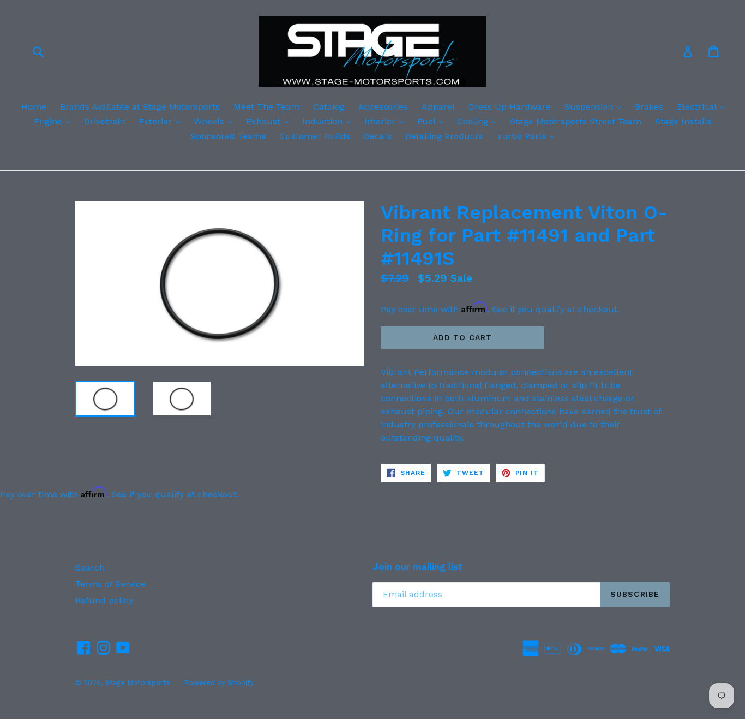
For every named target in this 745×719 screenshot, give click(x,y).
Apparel (438, 107)
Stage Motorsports (137, 683)
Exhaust (270, 121)
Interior (386, 121)
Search (90, 567)
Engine (55, 121)
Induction (329, 121)
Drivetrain (104, 121)
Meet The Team (266, 107)
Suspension (595, 106)
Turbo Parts (528, 135)
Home (33, 107)
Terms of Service (110, 584)
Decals (378, 136)
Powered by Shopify (219, 683)
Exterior (162, 121)
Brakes (649, 107)
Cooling (479, 121)
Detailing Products (444, 136)
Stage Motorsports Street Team (575, 121)
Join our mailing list (417, 566)
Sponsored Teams (228, 136)
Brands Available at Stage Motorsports (140, 107)
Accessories (383, 107)
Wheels (216, 121)
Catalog (329, 107)
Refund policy (104, 600)
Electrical (703, 106)
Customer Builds (314, 136)
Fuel (433, 121)
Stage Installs (683, 121)
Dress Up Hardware (509, 107)
